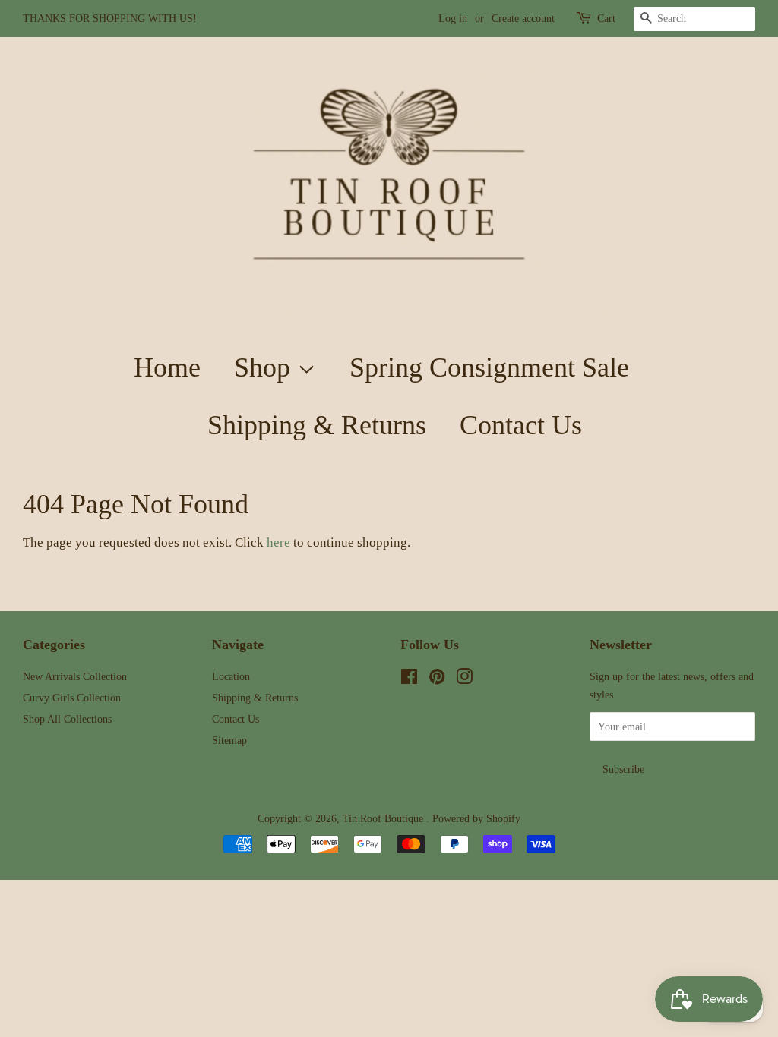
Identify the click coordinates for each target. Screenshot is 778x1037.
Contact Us (521, 425)
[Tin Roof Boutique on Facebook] (409, 679)
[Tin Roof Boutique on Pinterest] (437, 679)
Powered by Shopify (476, 818)
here (278, 542)
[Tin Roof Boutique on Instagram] (464, 679)
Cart (606, 18)
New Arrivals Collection (75, 676)
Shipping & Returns (316, 425)
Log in (452, 18)
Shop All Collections (67, 719)
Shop (265, 367)
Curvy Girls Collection (72, 698)
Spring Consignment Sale (489, 367)
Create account (523, 18)
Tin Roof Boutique (384, 818)
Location (231, 676)
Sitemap (229, 740)
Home (167, 367)
